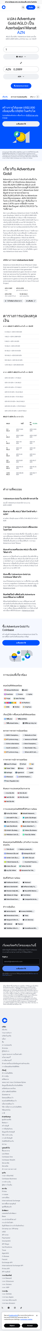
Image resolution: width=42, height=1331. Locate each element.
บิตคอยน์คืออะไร (7, 1098)
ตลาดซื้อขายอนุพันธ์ (9, 1204)
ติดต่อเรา (5, 1123)
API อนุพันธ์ (6, 1272)
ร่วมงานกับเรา (7, 1033)
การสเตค (5, 1194)
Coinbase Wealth (8, 1160)
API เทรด (5, 1235)
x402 (4, 1232)
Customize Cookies (26, 1319)
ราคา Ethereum (8, 1281)
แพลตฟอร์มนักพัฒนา (9, 1213)
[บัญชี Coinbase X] (2, 1308)
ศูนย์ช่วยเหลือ (6, 1119)
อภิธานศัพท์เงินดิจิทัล (9, 1091)
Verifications (7, 1247)
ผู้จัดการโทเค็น (7, 1185)
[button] (38, 7)
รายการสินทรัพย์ (7, 1176)
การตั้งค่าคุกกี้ (6, 1060)
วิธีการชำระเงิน (7, 1135)
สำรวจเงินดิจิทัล (7, 1073)
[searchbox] (21, 76)
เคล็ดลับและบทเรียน (9, 1088)
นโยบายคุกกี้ (6, 1057)
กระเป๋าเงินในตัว (7, 1222)
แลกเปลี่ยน (5, 1197)
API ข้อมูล (5, 1244)
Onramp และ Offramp (10, 1229)
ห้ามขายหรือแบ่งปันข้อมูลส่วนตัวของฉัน (15, 1063)
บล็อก (4, 1039)
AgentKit (5, 1253)
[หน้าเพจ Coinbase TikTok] (21, 1308)
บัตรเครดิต (5, 1163)
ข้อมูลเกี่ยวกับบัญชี (8, 1132)
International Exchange (11, 1201)
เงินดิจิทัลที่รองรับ (8, 1141)
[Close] (37, 1315)
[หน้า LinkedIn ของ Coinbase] (8, 1308)
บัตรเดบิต (5, 1166)
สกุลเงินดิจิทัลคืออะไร (9, 1101)
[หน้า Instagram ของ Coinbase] (15, 1308)
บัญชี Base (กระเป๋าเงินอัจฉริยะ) (13, 1226)
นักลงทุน (5, 1048)
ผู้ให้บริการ (5, 1051)
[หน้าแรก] (4, 7)
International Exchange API (12, 1265)
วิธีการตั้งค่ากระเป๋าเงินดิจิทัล (12, 1107)
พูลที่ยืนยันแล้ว (7, 1207)
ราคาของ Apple (7, 1297)
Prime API (6, 1269)
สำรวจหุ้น (5, 1076)
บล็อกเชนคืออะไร (8, 1104)
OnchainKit (6, 1241)
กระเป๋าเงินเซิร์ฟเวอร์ (9, 1219)
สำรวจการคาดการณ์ (9, 1169)
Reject (12, 1325)
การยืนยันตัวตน (7, 1129)
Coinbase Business (9, 1179)
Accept (30, 1325)
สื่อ (3, 1042)
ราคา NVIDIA (7, 1294)
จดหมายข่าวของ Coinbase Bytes (14, 1082)
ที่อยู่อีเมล (5, 957)
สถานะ (4, 1144)
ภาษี (3, 1113)
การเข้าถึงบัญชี (7, 1138)
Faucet (4, 1259)
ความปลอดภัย (7, 1045)
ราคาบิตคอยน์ (7, 1278)
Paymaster (6, 1238)
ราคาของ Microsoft (9, 1300)
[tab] (5, 96)
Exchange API (7, 1262)
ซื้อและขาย (6, 1151)
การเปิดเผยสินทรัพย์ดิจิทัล (10, 1066)
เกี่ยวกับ (4, 1030)
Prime (4, 1191)
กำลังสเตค (5, 1256)
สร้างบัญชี (5, 1126)
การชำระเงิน (6, 1182)
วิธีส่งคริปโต (6, 1110)
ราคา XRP (5, 1287)
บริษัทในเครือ (6, 1036)
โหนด (4, 1250)
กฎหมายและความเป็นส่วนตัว (12, 1054)
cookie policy (13, 1315)
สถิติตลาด (5, 1079)
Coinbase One (7, 1157)
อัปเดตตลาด (6, 1095)
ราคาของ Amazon (8, 1303)
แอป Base (5, 1154)
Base (4, 1216)
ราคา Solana (6, 1284)
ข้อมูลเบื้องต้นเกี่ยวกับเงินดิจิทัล (12, 1085)
